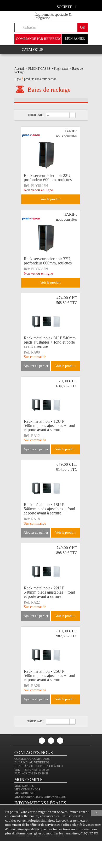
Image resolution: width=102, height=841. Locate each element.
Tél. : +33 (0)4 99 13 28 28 (31, 769)
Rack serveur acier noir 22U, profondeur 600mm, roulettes (48, 177)
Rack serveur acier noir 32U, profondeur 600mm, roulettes (48, 261)
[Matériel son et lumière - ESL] (28, 13)
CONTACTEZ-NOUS (33, 752)
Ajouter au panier (36, 366)
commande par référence (40, 39)
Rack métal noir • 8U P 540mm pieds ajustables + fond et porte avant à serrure (50, 342)
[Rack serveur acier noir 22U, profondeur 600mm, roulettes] (50, 149)
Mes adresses (24, 793)
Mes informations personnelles (40, 796)
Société (64, 7)
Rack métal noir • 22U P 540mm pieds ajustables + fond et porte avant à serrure (49, 592)
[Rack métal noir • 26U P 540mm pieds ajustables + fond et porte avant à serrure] (50, 649)
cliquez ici (89, 833)
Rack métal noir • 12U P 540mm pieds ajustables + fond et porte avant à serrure (49, 425)
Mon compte (24, 785)
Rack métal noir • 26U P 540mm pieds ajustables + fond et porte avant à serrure (49, 675)
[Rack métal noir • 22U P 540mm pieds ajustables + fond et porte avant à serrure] (50, 565)
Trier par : (35, 114)
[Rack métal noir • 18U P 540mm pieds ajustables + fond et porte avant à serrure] (50, 482)
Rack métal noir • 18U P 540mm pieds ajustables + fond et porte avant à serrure (49, 509)
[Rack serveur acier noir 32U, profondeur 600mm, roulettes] (50, 232)
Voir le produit (50, 199)
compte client (82, 6)
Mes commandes (27, 789)
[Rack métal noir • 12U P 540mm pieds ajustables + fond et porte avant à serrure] (50, 399)
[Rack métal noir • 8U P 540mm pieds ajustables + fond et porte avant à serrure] (50, 315)
